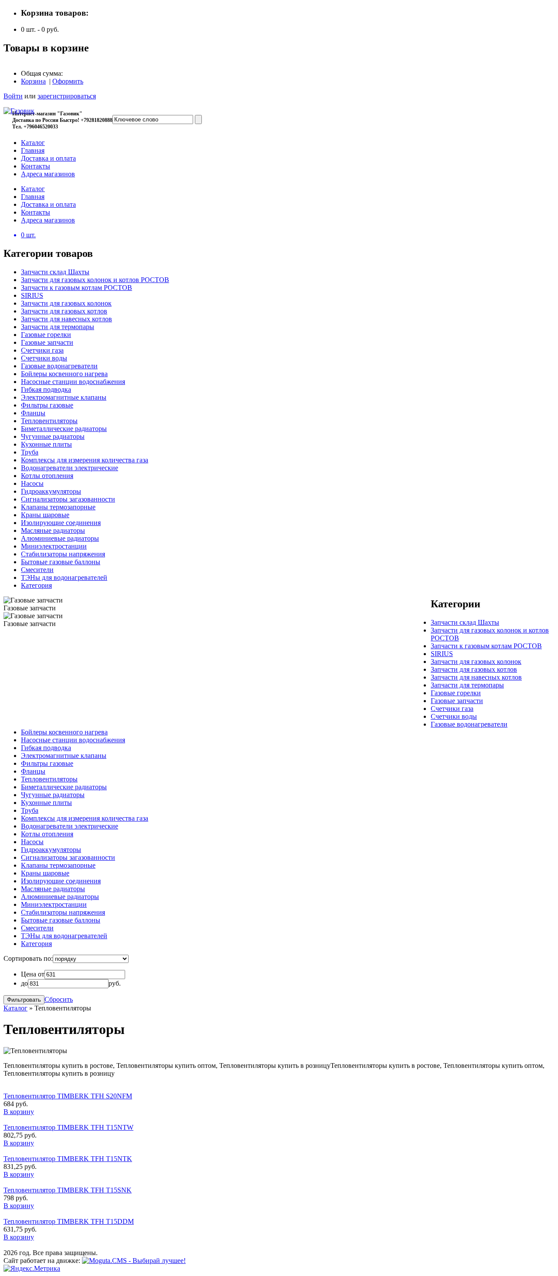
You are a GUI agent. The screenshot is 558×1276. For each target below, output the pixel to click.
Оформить (67, 81)
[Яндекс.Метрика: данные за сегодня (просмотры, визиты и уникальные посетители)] (31, 1269)
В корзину (18, 1111)
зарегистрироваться (66, 96)
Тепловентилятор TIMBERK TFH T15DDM (68, 1221)
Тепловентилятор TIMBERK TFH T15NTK (67, 1158)
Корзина (33, 81)
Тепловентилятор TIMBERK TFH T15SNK (67, 1190)
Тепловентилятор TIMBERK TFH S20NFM (67, 1096)
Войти (13, 96)
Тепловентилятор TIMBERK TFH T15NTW (68, 1127)
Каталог (15, 1008)
